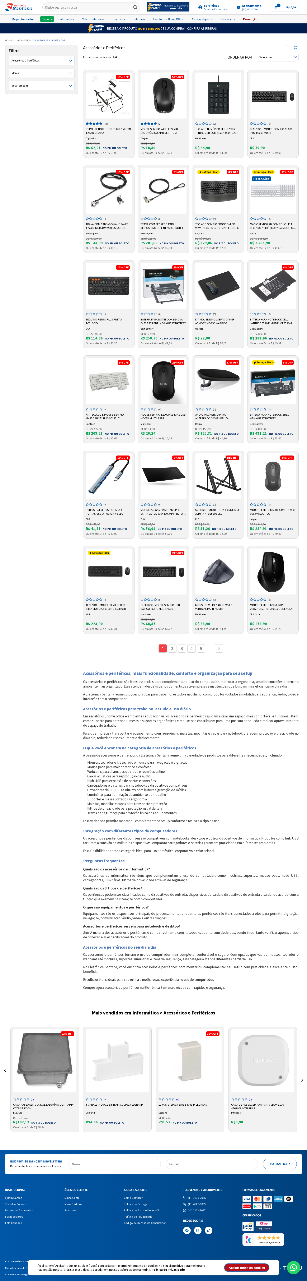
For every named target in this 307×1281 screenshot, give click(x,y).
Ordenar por (240, 57)
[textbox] (91, 7)
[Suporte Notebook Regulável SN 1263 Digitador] (109, 96)
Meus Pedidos (73, 1204)
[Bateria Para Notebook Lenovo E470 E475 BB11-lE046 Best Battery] (163, 286)
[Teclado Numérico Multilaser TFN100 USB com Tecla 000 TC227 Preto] (218, 96)
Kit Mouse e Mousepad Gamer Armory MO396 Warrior (215, 321)
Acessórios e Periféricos (49, 40)
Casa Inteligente (202, 19)
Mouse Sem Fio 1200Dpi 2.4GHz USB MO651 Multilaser (163, 416)
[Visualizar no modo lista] (287, 48)
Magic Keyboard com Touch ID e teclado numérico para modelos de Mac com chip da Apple (272, 226)
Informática (67, 19)
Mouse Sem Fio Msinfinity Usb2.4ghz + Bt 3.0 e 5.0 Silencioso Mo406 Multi (273, 607)
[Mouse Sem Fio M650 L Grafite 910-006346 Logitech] (273, 476)
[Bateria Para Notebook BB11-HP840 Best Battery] (273, 381)
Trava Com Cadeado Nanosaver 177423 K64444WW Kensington (107, 226)
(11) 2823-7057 (197, 1210)
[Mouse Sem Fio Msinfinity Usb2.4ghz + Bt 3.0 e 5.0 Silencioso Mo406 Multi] (273, 572)
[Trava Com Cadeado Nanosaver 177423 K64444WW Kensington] (109, 191)
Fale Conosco (13, 1223)
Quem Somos (13, 1198)
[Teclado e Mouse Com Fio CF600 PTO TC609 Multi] (273, 96)
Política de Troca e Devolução (142, 1210)
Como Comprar (133, 1198)
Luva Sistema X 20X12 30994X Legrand (183, 1104)
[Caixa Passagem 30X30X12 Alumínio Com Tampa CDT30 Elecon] (44, 1060)
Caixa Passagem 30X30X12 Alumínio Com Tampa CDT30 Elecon (43, 1106)
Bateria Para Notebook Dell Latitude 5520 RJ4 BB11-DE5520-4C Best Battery (271, 321)
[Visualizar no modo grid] (296, 48)
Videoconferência (93, 19)
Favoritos (70, 1210)
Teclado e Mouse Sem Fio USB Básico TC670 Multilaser (160, 607)
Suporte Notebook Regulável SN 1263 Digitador (108, 131)
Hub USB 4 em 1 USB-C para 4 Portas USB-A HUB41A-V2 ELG (104, 511)
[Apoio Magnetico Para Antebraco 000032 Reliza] (218, 381)
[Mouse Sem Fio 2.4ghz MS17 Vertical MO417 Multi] (218, 572)
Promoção (250, 19)
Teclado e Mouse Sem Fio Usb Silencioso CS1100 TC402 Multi (106, 607)
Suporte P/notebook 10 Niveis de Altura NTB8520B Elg (217, 511)
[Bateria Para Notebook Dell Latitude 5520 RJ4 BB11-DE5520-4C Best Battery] (273, 286)
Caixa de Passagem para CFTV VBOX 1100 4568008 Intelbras (257, 1106)
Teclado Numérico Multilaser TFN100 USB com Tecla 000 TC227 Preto (216, 131)
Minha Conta (72, 1198)
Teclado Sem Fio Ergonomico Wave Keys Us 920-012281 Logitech (217, 226)
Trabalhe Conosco (16, 1204)
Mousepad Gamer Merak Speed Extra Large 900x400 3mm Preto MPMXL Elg (162, 512)
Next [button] (302, 1075)
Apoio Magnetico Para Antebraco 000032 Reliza (212, 416)
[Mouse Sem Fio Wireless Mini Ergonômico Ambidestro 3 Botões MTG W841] (163, 96)
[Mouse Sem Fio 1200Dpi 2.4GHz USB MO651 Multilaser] (163, 381)
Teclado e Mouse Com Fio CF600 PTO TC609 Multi (271, 131)
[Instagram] (198, 1231)
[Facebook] (187, 1231)
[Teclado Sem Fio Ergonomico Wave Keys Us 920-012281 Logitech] (218, 191)
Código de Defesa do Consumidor (145, 1223)
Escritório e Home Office (168, 19)
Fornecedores (14, 1216)
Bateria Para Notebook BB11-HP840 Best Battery (270, 416)
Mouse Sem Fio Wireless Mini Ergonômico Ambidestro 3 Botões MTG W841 (160, 131)
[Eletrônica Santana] (18, 7)
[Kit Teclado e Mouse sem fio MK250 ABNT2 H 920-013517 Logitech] (109, 381)
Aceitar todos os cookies (247, 1268)
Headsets (119, 19)
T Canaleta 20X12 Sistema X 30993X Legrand (114, 1104)
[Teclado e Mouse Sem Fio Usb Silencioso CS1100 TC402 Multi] (109, 572)
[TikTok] (208, 1231)
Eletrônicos (228, 19)
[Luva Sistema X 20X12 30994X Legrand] (190, 1060)
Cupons (47, 19)
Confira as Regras (202, 28)
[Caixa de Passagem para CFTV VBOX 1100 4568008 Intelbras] (262, 1060)
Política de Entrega (135, 1204)
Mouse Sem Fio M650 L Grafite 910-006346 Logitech (272, 511)
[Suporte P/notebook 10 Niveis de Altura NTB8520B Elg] (218, 476)
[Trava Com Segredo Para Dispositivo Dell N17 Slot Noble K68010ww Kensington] (163, 191)
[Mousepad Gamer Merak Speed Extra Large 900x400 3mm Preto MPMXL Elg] (163, 476)
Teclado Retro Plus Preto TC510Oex (104, 321)
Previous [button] (5, 1075)
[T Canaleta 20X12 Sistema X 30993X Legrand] (117, 1060)
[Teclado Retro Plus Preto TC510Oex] (109, 286)
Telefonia (139, 19)
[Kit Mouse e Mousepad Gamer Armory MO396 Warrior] (218, 286)
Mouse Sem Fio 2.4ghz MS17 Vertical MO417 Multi (213, 607)
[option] (44, 1079)
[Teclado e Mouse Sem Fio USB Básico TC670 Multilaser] (163, 572)
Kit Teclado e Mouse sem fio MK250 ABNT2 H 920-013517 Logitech (105, 417)
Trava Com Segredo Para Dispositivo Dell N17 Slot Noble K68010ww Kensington (162, 226)
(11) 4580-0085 (197, 1204)
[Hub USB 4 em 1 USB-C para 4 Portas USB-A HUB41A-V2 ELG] (109, 476)
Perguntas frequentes (19, 1210)
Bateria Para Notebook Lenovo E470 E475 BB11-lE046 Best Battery (163, 321)
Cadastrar (280, 1164)
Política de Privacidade (168, 1270)
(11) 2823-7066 (197, 1198)
